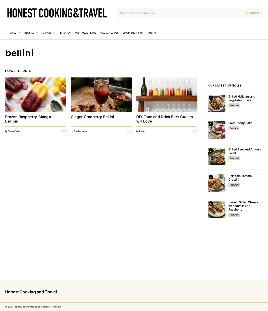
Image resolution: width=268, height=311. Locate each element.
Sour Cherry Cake (240, 123)
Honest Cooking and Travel (31, 292)
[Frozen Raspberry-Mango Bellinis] (35, 94)
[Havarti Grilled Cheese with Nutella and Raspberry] (216, 209)
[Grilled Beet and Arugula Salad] (216, 156)
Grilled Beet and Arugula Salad (244, 151)
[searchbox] (180, 13)
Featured (234, 105)
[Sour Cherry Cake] (216, 130)
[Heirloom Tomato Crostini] (216, 183)
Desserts (234, 128)
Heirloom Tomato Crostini (240, 177)
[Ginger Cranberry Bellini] (101, 94)
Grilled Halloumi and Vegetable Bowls (241, 98)
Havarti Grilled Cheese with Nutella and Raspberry (243, 206)
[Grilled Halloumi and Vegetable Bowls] (216, 103)
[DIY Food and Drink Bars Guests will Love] (166, 94)
